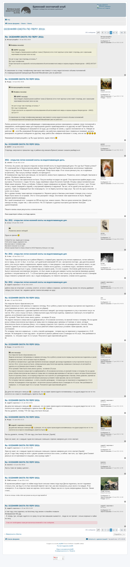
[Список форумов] (18, 9)
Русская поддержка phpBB (65, 546)
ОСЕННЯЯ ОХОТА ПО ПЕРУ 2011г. (24, 29)
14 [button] (121, 32)
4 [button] (113, 32)
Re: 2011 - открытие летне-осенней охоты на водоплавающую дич (36, 220)
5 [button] (116, 32)
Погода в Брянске (102, 4)
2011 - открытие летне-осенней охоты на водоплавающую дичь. (35, 160)
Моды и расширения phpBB (65, 549)
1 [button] (105, 32)
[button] (98, 32)
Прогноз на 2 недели (103, 8)
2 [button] (108, 32)
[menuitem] (7, 19)
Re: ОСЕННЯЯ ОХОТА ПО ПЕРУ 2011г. (24, 37)
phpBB (61, 543)
